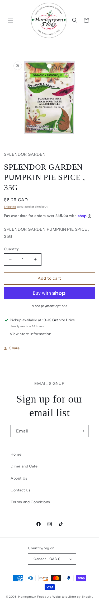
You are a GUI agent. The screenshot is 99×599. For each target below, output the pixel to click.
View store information (30, 333)
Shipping (10, 206)
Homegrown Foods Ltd (34, 596)
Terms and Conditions (30, 502)
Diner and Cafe (24, 466)
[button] (10, 20)
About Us (19, 478)
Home (16, 454)
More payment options (49, 306)
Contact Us (21, 490)
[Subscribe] (82, 431)
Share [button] (14, 348)
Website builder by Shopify (72, 596)
